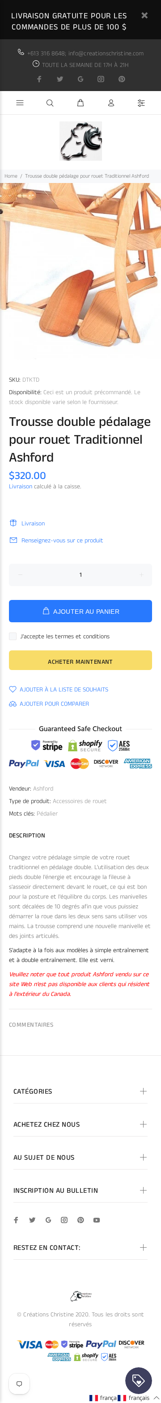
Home (10, 176)
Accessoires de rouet (80, 801)
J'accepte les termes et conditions (65, 636)
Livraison (20, 486)
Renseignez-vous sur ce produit (62, 540)
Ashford (43, 788)
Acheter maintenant (80, 662)
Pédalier (47, 813)
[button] (110, 1398)
